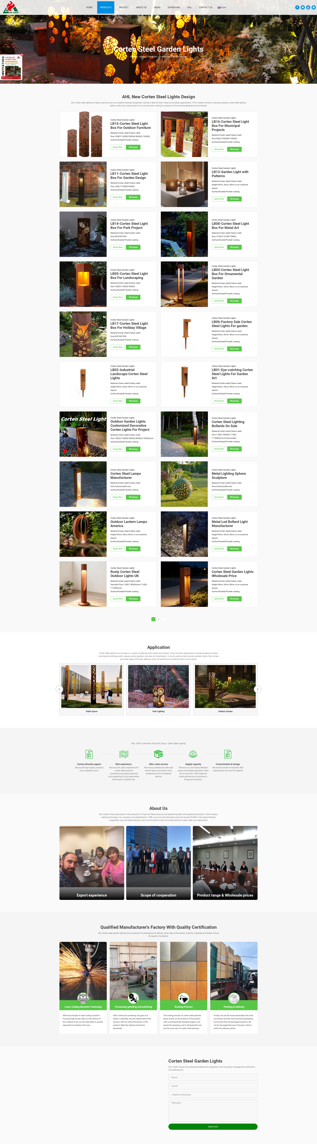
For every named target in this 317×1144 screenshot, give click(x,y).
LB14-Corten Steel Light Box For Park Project (129, 226)
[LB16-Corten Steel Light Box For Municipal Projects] (184, 134)
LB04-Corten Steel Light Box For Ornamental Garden (230, 274)
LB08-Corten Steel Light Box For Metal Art (230, 226)
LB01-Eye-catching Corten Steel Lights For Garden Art (232, 374)
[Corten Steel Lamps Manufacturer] (83, 484)
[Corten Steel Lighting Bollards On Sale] (184, 434)
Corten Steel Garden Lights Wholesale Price (232, 574)
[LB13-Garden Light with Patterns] (184, 184)
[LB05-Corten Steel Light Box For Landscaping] (83, 284)
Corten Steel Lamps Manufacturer (125, 476)
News (157, 7)
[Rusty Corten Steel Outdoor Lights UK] (83, 584)
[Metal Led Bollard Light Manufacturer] (184, 534)
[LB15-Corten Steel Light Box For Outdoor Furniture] (83, 134)
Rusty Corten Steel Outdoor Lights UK (124, 574)
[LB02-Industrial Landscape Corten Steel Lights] (83, 384)
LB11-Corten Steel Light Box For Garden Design (129, 176)
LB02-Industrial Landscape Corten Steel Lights (128, 374)
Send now (213, 1127)
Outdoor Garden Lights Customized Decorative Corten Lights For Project (129, 425)
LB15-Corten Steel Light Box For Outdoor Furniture (130, 126)
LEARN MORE (92, 875)
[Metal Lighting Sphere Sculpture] (184, 484)
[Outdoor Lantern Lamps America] (83, 534)
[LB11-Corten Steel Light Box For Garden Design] (83, 184)
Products (105, 7)
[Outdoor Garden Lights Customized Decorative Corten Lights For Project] (83, 434)
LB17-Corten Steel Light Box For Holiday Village (129, 325)
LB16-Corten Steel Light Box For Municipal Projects (230, 126)
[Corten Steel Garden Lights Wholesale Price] (184, 584)
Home (89, 7)
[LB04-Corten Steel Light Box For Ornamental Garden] (184, 284)
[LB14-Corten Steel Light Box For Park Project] (83, 234)
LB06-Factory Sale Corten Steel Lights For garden (232, 324)
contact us (205, 7)
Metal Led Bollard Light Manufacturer (230, 524)
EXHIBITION (174, 7)
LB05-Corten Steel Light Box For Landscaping (129, 276)
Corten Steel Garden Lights (173, 56)
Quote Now (118, 147)
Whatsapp (133, 147)
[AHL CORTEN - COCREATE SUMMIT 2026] (11, 67)
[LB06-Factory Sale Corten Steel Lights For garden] (184, 334)
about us (141, 7)
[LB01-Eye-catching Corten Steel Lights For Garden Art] (184, 384)
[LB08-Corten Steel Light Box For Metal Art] (184, 234)
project (124, 7)
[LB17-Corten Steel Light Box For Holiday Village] (83, 334)
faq (189, 7)
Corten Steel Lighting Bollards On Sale (228, 424)
